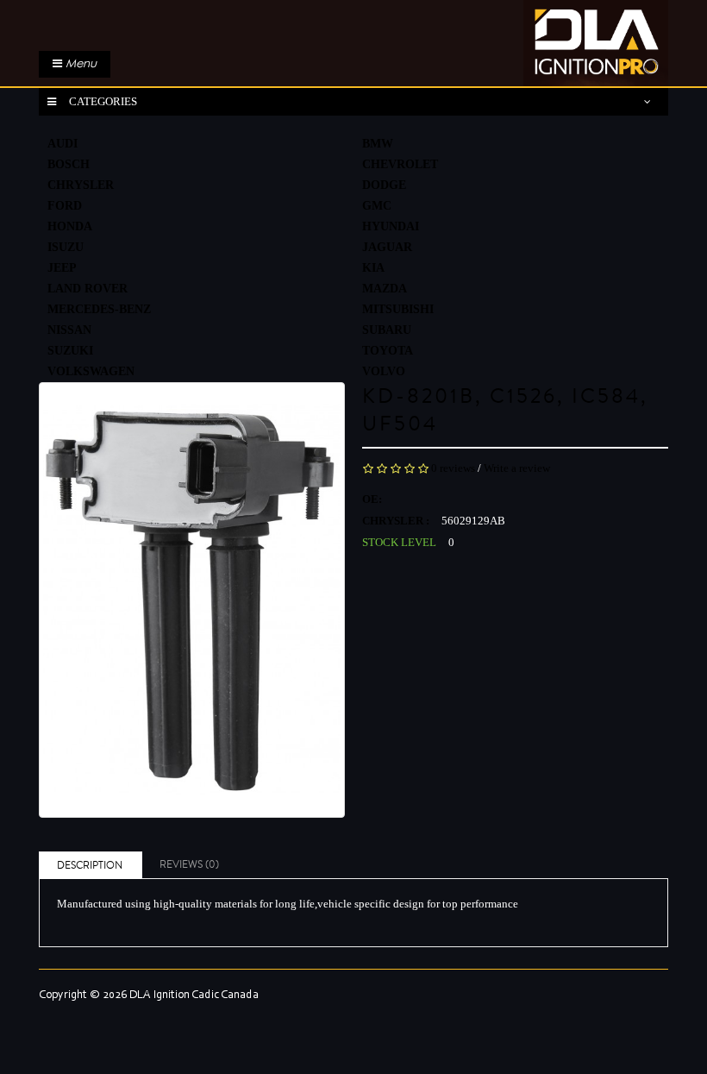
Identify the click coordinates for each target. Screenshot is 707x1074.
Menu (79, 63)
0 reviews (453, 468)
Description (89, 865)
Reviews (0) (189, 864)
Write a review (517, 468)
